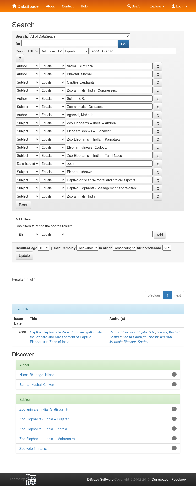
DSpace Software (100, 479)
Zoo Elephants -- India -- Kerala (43, 428)
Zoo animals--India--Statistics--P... (45, 409)
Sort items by (65, 247)
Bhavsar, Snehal (136, 341)
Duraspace (160, 479)
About (50, 6)
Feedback (178, 479)
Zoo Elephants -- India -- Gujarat (44, 419)
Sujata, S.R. (146, 332)
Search (136, 6)
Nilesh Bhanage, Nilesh (140, 336)
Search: (22, 36)
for (18, 43)
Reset (23, 204)
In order (105, 247)
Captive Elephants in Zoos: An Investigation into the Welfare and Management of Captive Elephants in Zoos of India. (66, 337)
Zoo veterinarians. (33, 448)
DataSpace (27, 5)
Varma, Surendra (122, 332)
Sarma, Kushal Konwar (36, 384)
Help (84, 6)
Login (180, 6)
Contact (68, 6)
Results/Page (26, 247)
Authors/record (149, 247)
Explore (156, 6)
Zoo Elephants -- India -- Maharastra (47, 438)
